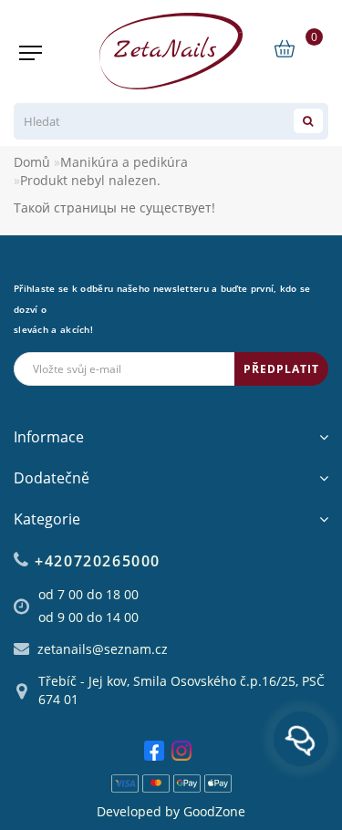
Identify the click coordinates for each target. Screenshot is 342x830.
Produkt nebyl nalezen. (90, 180)
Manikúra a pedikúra (124, 162)
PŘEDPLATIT (281, 369)
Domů (32, 162)
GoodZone (214, 811)
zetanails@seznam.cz (102, 649)
